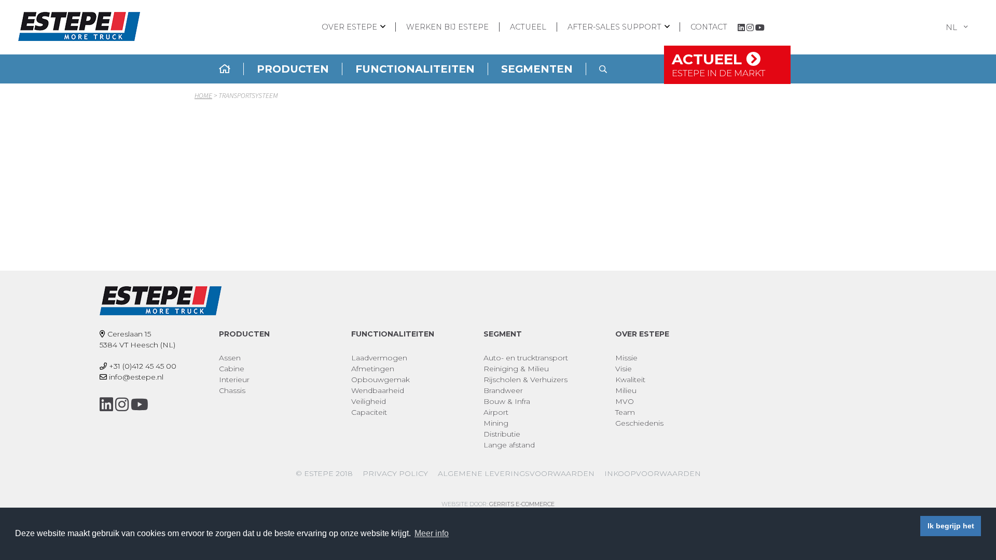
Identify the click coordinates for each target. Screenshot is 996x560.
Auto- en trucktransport (525, 357)
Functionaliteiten (415, 69)
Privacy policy (395, 473)
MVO (624, 401)
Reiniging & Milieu (516, 368)
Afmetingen (372, 368)
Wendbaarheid (377, 390)
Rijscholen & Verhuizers (525, 379)
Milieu (626, 390)
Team (625, 412)
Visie (623, 368)
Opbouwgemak (380, 379)
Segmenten (537, 69)
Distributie (501, 434)
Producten (293, 69)
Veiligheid (368, 401)
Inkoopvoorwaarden (652, 473)
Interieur (234, 379)
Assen (230, 357)
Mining (495, 423)
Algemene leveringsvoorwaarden (516, 473)
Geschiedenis (639, 423)
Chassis (232, 390)
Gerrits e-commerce (522, 504)
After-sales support (614, 27)
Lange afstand (509, 445)
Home (203, 95)
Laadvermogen (379, 357)
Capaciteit (369, 412)
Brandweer (503, 390)
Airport (495, 412)
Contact (708, 27)
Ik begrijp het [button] (951, 526)
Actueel (528, 27)
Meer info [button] (431, 533)
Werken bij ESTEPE (447, 27)
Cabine (231, 368)
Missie (626, 357)
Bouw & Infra (506, 401)
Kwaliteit (630, 379)
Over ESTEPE (349, 27)
